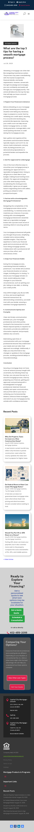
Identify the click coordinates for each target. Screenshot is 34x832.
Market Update (19, 443)
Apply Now (22, 2)
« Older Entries (8, 559)
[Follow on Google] (11, 826)
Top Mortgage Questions (13, 491)
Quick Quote (25, 5)
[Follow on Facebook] (15, 826)
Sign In (12, 2)
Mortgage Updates (11, 43)
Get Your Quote (17, 687)
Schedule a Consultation (17, 619)
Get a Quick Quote (16, 611)
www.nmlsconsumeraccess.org (13, 756)
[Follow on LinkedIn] (18, 826)
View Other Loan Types (17, 678)
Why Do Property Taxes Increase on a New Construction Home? (14, 439)
